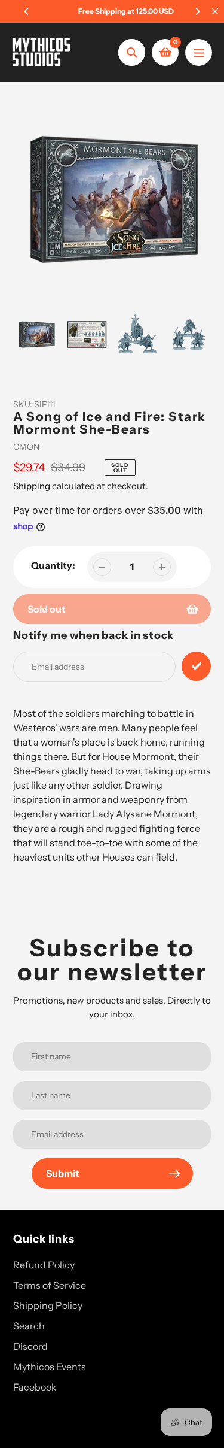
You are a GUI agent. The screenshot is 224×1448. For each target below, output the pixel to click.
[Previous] (27, 11)
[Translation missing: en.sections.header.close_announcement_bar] (215, 11)
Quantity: (53, 565)
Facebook (35, 1387)
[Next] (197, 11)
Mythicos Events (49, 1367)
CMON (26, 446)
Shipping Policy (47, 1305)
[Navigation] (198, 52)
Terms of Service (49, 1285)
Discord (30, 1346)
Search (29, 1326)
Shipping (31, 486)
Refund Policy (44, 1265)
